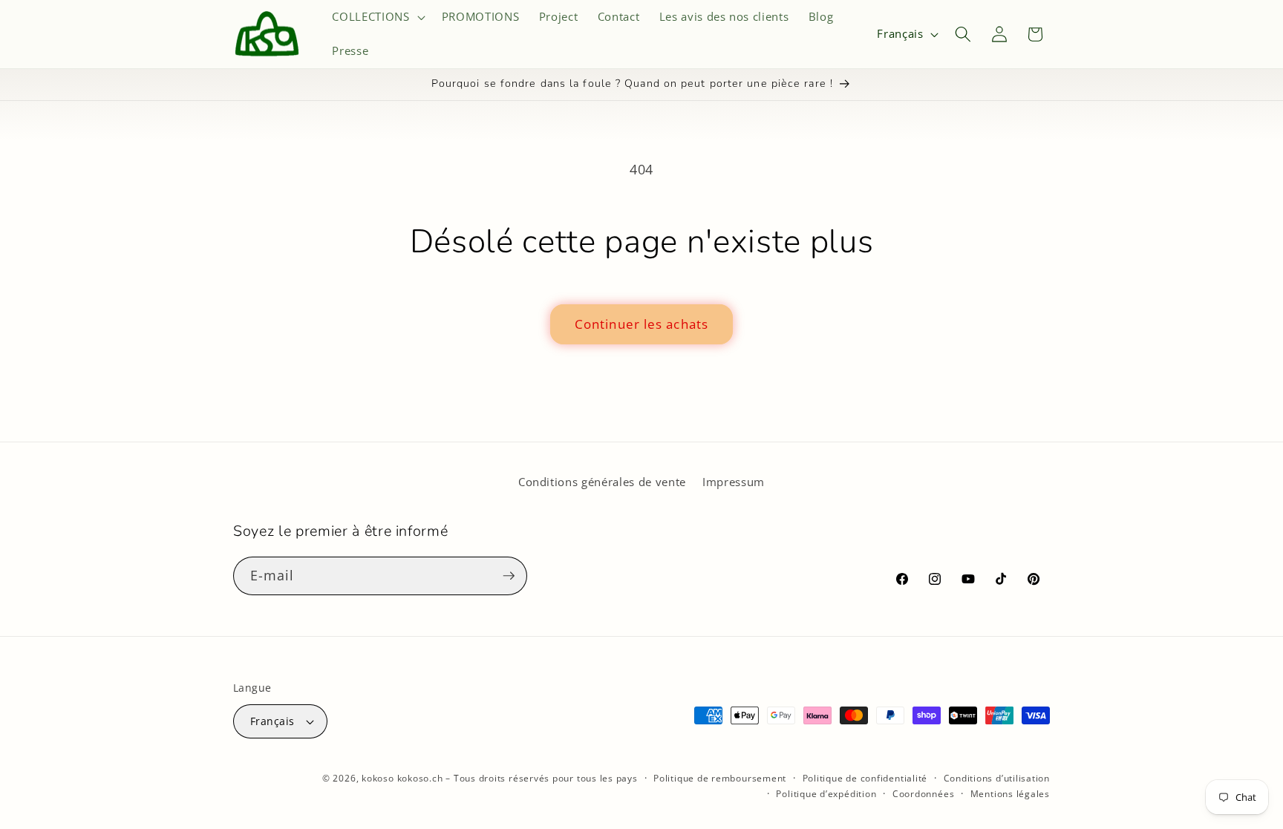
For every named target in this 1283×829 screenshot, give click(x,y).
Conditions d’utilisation (997, 778)
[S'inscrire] (508, 576)
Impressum (733, 482)
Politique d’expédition (826, 793)
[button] (376, 17)
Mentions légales (1010, 793)
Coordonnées (923, 793)
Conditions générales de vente (602, 482)
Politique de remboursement (719, 778)
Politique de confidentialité (865, 778)
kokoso (378, 778)
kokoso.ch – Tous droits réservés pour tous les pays (517, 778)
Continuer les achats (641, 323)
